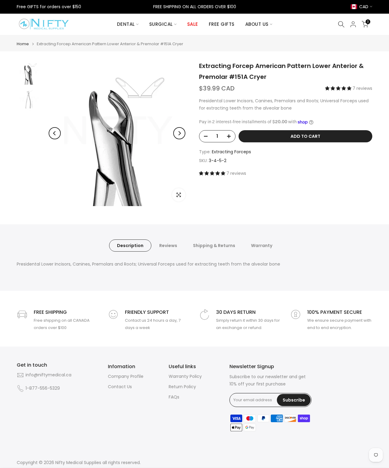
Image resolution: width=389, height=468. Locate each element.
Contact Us (120, 387)
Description (130, 245)
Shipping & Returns (214, 245)
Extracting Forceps (231, 152)
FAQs (174, 397)
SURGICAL (161, 24)
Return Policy (182, 387)
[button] (339, 88)
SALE (192, 24)
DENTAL (126, 24)
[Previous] (55, 133)
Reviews (168, 245)
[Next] (179, 133)
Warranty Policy (185, 376)
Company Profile (125, 376)
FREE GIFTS (222, 24)
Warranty (261, 245)
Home (23, 44)
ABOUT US (257, 24)
